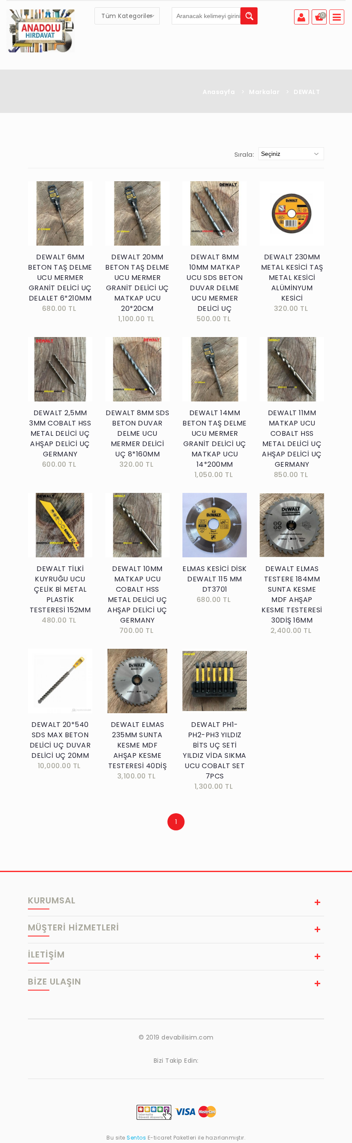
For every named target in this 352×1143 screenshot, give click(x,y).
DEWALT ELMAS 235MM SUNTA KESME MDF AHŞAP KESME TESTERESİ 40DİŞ (137, 745)
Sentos (136, 1137)
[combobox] (127, 16)
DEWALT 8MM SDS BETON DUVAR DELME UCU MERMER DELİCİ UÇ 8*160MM (137, 433)
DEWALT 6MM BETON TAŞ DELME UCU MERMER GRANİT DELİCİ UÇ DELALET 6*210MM (60, 277)
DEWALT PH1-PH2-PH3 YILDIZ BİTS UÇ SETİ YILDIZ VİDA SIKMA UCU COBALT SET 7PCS (214, 750)
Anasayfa (219, 92)
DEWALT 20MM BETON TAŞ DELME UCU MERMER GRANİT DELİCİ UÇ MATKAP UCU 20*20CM (137, 282)
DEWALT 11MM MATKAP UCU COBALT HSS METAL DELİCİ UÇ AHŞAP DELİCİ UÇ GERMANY (292, 438)
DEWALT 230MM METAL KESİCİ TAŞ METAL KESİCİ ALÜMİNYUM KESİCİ (292, 277)
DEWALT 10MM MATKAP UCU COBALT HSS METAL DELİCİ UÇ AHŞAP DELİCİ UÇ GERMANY (137, 594)
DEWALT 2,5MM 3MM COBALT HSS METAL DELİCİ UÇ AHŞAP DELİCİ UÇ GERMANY (60, 433)
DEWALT (307, 92)
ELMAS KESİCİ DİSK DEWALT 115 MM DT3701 (214, 579)
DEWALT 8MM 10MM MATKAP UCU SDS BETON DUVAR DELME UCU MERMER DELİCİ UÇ (214, 282)
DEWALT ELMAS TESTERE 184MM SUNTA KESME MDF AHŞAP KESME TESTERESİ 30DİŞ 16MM (291, 594)
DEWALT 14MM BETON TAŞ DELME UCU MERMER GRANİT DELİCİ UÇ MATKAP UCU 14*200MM (214, 438)
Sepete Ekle (63, 223)
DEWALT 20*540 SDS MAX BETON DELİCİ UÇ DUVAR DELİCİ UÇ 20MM (60, 740)
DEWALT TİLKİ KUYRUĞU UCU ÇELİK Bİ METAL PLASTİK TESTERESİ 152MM (60, 589)
